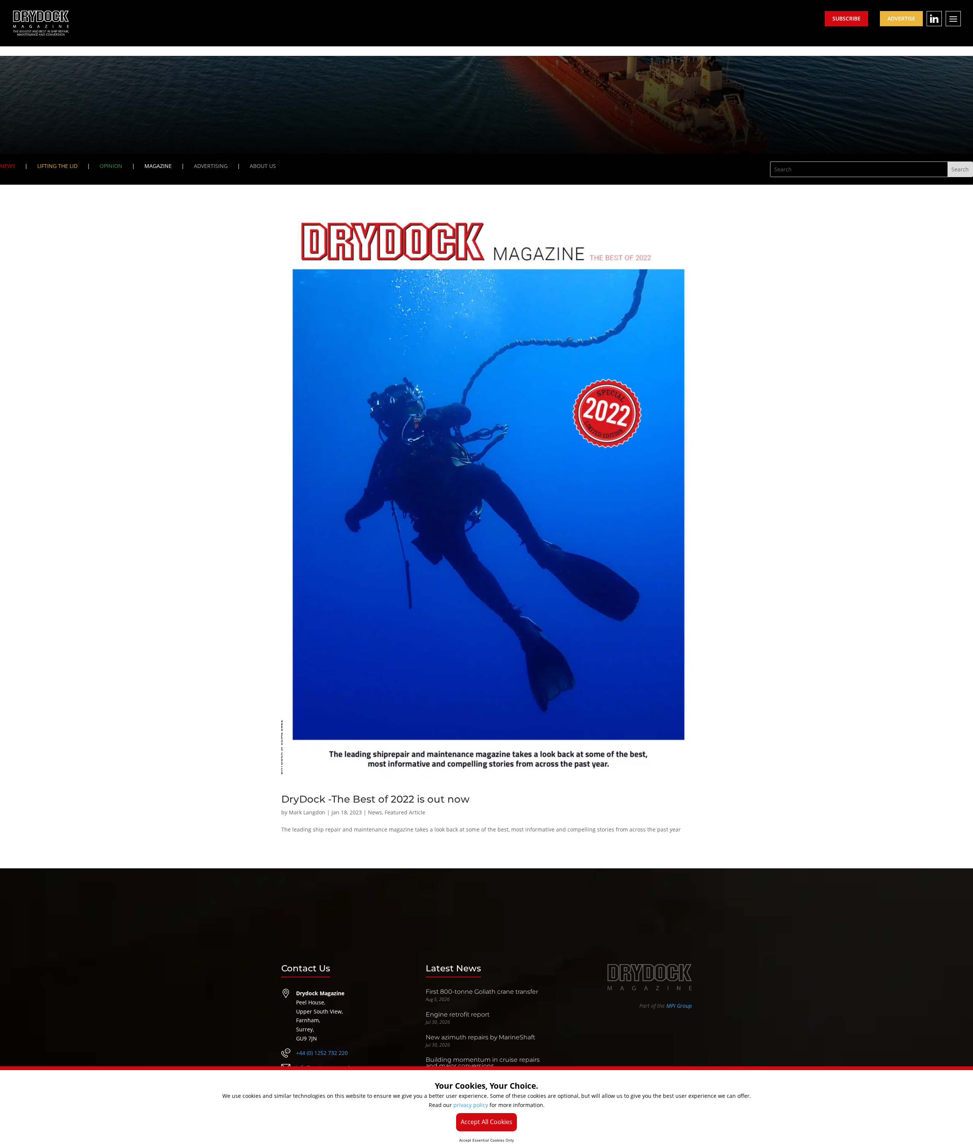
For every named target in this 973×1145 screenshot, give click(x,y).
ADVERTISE (901, 18)
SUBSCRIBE (846, 18)
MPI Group (679, 1005)
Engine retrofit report (458, 1014)
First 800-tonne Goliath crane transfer (482, 991)
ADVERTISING (211, 165)
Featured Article (405, 812)
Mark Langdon (307, 812)
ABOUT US (263, 165)
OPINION (111, 165)
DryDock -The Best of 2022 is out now (375, 799)
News (375, 812)
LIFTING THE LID (57, 165)
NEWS (7, 165)
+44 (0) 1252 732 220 (322, 1052)
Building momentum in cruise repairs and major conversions (483, 1062)
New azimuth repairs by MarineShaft (480, 1037)
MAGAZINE (158, 165)
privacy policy (470, 1105)
